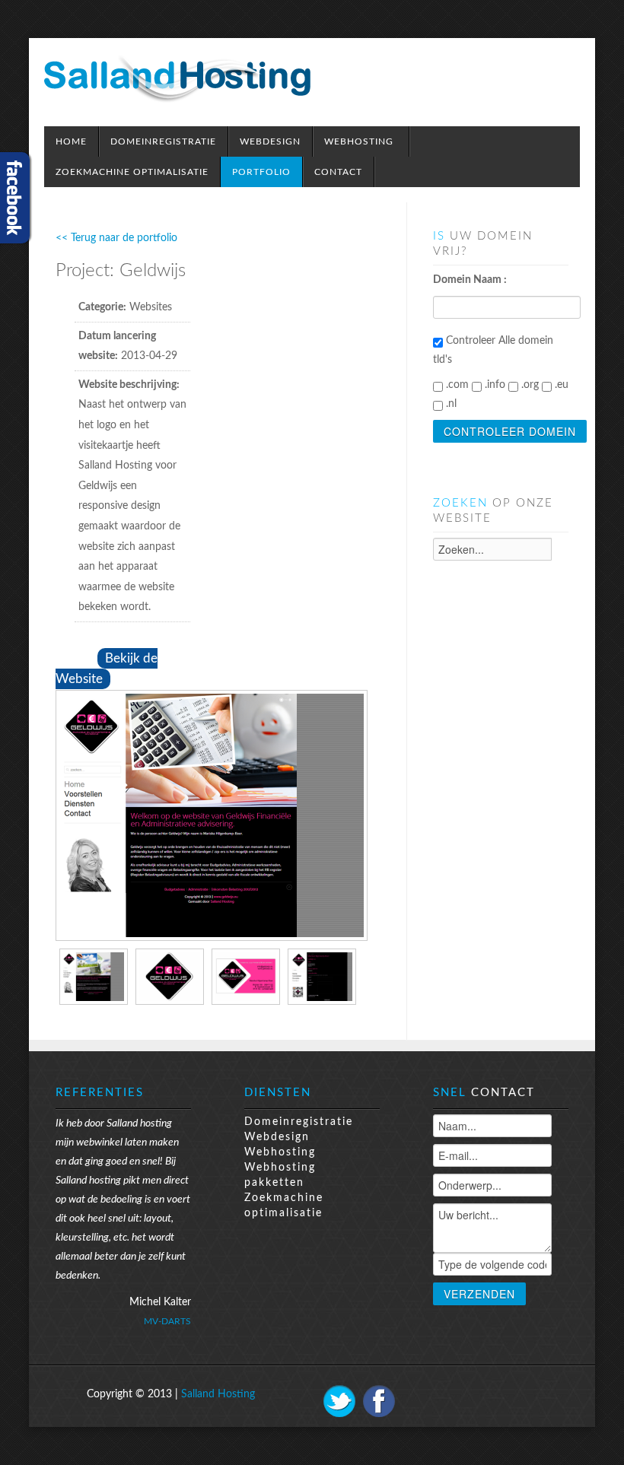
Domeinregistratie (298, 1122)
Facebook (379, 1401)
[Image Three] (246, 976)
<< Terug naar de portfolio (116, 238)
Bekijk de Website (107, 668)
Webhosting (280, 1152)
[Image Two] (169, 976)
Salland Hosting (218, 1394)
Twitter (339, 1401)
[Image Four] (322, 976)
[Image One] (212, 814)
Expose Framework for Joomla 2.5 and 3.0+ (177, 78)
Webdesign (277, 1137)
